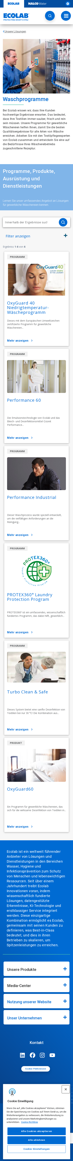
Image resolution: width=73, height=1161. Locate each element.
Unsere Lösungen (15, 31)
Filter (18, 236)
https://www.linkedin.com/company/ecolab (22, 1055)
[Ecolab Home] (14, 17)
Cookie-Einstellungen (36, 1149)
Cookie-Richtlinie (29, 1122)
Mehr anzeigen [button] (18, 340)
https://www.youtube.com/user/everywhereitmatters (52, 1055)
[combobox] (29, 222)
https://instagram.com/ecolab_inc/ (42, 1055)
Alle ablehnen (36, 1140)
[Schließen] (66, 1089)
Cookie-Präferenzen (35, 1069)
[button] (50, 16)
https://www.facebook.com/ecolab (32, 1055)
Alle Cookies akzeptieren (36, 1131)
